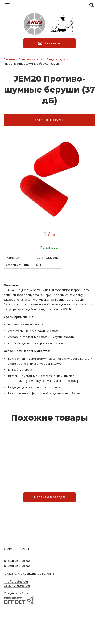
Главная (9, 59)
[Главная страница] (49, 24)
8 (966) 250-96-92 (17, 565)
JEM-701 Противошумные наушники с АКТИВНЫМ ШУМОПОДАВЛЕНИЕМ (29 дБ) (49, 449)
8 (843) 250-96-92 (17, 560)
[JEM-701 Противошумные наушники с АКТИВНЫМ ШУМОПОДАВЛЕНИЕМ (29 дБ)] (49, 437)
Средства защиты (31, 59)
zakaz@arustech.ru (17, 585)
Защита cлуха (56, 59)
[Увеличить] (49, 179)
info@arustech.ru (16, 581)
